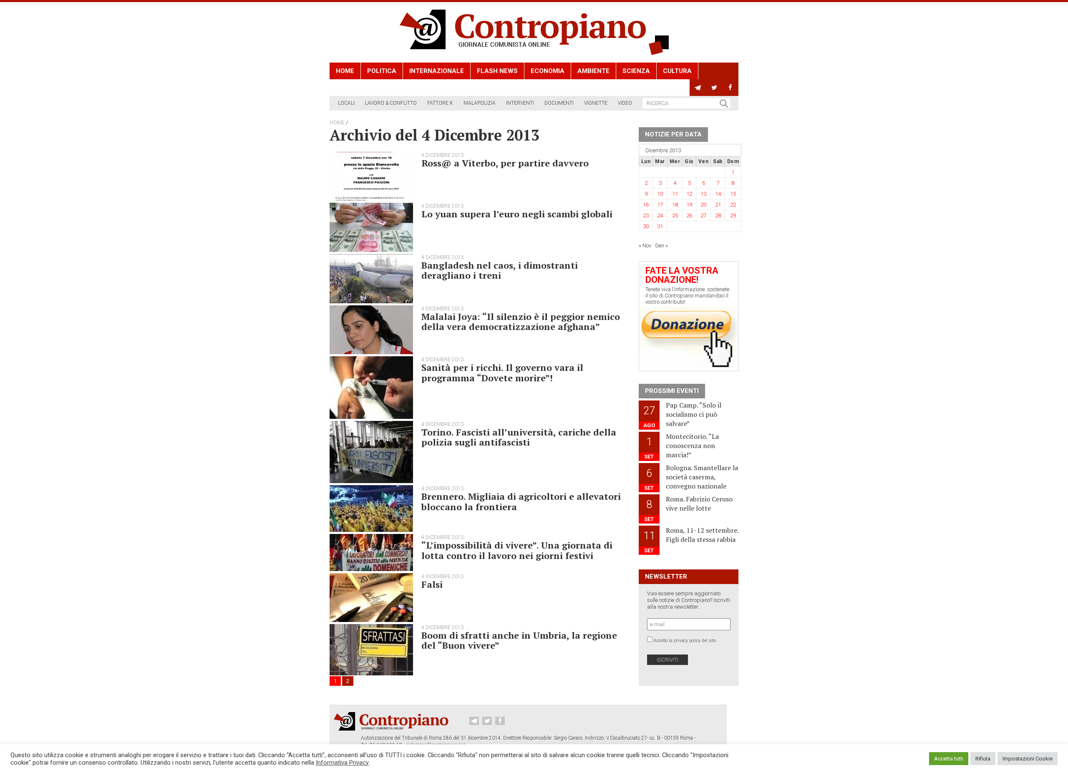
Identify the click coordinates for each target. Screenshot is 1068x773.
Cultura (677, 71)
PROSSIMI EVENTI (672, 391)
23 (646, 215)
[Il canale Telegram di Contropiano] (698, 87)
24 (660, 215)
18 (675, 204)
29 (733, 215)
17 (660, 204)
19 (689, 204)
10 (660, 194)
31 (660, 226)
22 (733, 204)
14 (718, 194)
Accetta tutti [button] (948, 758)
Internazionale (436, 71)
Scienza (636, 71)
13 (703, 194)
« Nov (645, 245)
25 (675, 215)
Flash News (497, 71)
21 (718, 204)
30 (646, 226)
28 (718, 215)
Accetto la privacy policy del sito (685, 640)
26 (689, 215)
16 (646, 204)
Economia (547, 71)
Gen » (661, 245)
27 (703, 215)
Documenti (559, 103)
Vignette (595, 103)
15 (733, 194)
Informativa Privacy (342, 762)
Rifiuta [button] (982, 758)
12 (689, 194)
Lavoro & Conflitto (391, 103)
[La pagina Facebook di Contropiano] (730, 87)
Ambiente (593, 71)
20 (703, 204)
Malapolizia (479, 103)
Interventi (520, 103)
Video (625, 103)
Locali (346, 103)
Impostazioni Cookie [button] (1028, 758)
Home (345, 71)
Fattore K (440, 103)
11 (675, 194)
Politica (381, 71)
